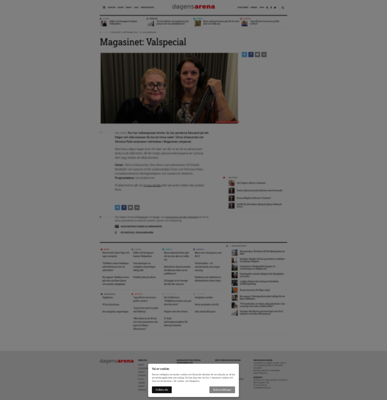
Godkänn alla (162, 390)
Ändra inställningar (222, 390)
